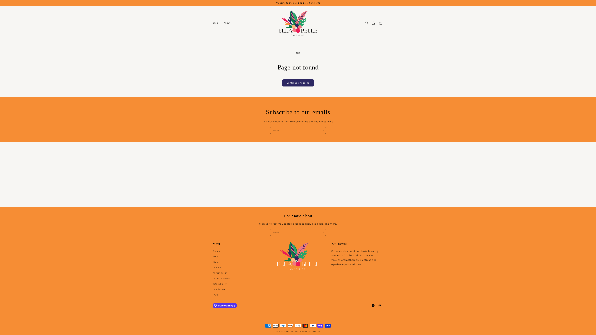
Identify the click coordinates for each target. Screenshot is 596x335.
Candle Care (219, 289)
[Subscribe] (322, 130)
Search (216, 251)
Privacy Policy (220, 273)
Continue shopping (298, 82)
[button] (216, 23)
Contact (217, 267)
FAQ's (215, 294)
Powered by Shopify (311, 332)
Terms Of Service (221, 278)
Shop (215, 256)
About (216, 262)
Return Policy (220, 284)
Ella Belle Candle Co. (293, 332)
